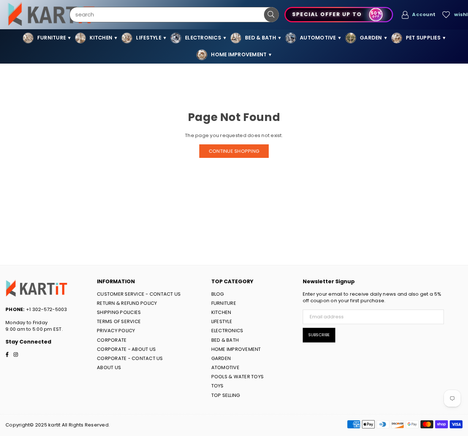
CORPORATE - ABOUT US (126, 349)
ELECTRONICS (227, 330)
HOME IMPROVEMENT (236, 349)
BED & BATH (225, 340)
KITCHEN (221, 312)
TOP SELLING (225, 395)
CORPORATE (112, 340)
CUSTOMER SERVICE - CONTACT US (139, 294)
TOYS (217, 385)
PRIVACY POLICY (116, 330)
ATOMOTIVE (225, 367)
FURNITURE (223, 303)
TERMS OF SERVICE (119, 321)
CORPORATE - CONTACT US (130, 358)
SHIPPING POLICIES (119, 312)
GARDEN (221, 358)
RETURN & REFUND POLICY (127, 303)
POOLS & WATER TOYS (237, 376)
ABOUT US (109, 367)
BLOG (217, 294)
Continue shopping (234, 151)
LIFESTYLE (221, 321)
